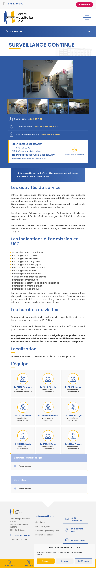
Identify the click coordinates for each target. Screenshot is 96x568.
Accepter (46, 561)
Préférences (83, 561)
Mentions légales (42, 526)
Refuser (64, 561)
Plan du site (40, 522)
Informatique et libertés (45, 535)
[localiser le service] (75, 150)
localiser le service (75, 154)
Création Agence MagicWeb (47, 530)
